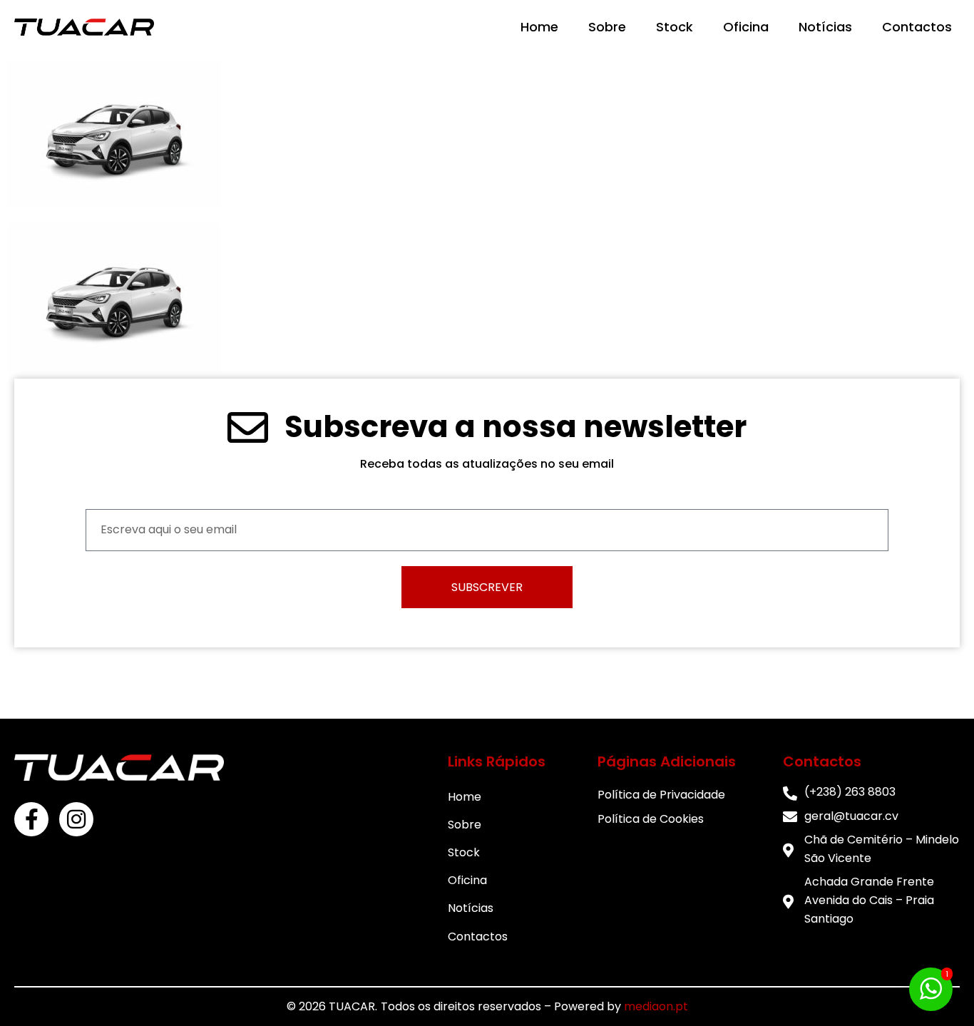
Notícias (825, 27)
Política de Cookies (651, 819)
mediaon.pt (656, 1006)
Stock (674, 27)
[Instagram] (76, 819)
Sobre (607, 27)
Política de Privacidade (661, 794)
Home (539, 27)
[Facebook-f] (31, 819)
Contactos (917, 27)
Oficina (746, 27)
